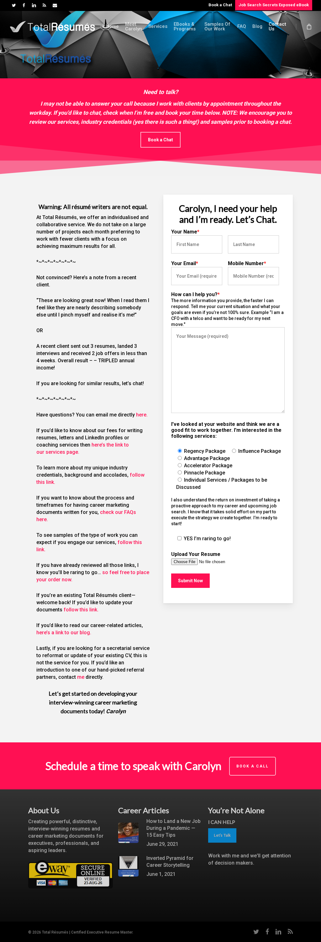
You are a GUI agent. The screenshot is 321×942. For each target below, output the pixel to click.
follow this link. (81, 610)
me (80, 677)
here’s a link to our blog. (64, 633)
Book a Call (252, 766)
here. (142, 415)
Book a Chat (220, 5)
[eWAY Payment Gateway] (70, 891)
